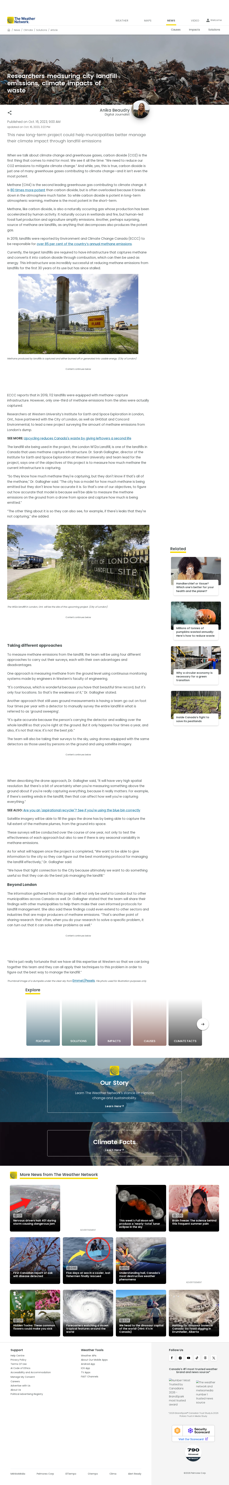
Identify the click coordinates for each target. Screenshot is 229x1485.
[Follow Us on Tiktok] (197, 1358)
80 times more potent (27, 190)
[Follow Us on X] (214, 1358)
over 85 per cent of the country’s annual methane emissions (84, 244)
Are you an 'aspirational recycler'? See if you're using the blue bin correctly (81, 810)
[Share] (9, 112)
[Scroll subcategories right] (203, 1024)
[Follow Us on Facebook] (172, 1358)
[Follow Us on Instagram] (180, 1358)
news (17, 30)
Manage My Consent (23, 1376)
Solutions (41, 30)
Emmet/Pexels (84, 980)
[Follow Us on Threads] (205, 1358)
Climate (28, 30)
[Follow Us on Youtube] (188, 1358)
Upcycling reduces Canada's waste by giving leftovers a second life (77, 438)
